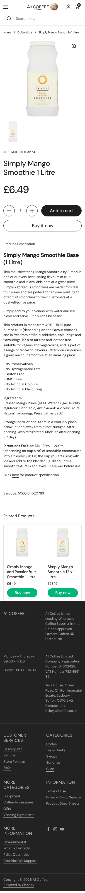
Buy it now (42, 225)
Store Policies (14, 761)
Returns (9, 755)
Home (7, 32)
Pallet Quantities (16, 854)
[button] (77, 6)
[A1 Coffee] (42, 6)
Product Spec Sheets (62, 803)
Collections (24, 32)
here (15, 475)
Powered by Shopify (18, 885)
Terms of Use (56, 791)
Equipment (11, 796)
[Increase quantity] (32, 210)
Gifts (7, 808)
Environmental (14, 842)
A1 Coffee (40, 879)
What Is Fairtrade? (17, 848)
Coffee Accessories (18, 802)
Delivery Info (12, 749)
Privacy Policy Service (63, 797)
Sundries (53, 762)
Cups (50, 769)
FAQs (7, 767)
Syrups (51, 756)
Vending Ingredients (18, 815)
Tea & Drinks (55, 750)
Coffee (51, 744)
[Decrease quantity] (9, 210)
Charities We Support (20, 860)
